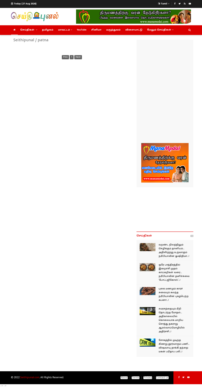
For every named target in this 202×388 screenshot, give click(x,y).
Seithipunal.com (29, 377)
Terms (135, 377)
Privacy (147, 377)
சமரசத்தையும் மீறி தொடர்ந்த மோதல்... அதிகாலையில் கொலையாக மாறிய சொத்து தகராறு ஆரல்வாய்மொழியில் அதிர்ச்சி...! (172, 320)
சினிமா (96, 30)
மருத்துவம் (113, 30)
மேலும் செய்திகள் (159, 30)
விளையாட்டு (133, 30)
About (124, 377)
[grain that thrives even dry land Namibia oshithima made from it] (147, 247)
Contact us (162, 377)
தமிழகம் (47, 30)
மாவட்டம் (64, 30)
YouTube (81, 30)
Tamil (164, 4)
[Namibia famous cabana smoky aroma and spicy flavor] (147, 291)
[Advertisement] (165, 91)
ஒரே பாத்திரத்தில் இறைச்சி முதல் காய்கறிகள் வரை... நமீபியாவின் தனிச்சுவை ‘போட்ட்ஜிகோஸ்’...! (174, 272)
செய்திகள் (27, 30)
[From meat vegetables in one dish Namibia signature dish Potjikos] (147, 267)
